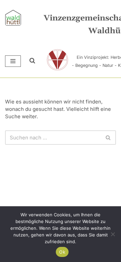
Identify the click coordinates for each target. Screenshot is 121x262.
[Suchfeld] (27, 61)
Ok (62, 252)
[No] (112, 234)
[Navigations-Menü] (13, 61)
